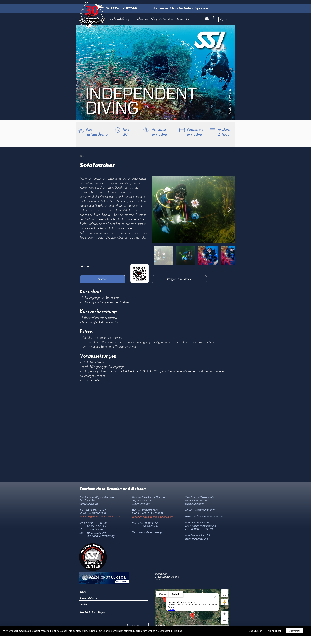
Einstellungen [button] (255, 630)
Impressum (161, 573)
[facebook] (213, 17)
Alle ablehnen (275, 630)
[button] (119, 19)
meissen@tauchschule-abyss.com (100, 516)
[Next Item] (229, 209)
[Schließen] (307, 630)
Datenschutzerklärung (171, 630)
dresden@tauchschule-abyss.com (152, 516)
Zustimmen (294, 630)
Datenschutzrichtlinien (167, 576)
